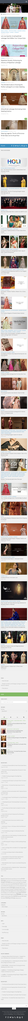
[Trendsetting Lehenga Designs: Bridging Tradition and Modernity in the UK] (14, 529)
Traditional (7, 625)
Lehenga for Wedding (13, 889)
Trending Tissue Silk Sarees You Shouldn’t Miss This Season (14, 780)
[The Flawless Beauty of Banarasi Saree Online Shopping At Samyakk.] (14, 508)
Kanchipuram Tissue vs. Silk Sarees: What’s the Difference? (14, 826)
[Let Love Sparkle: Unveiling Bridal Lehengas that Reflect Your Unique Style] (14, 23)
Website (2, 477)
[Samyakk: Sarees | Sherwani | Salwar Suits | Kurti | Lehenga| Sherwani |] (16, 145)
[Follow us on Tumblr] (26, 145)
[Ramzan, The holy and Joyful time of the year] (14, 465)
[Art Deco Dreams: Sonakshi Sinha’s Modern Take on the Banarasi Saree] (14, 444)
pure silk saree (8, 892)
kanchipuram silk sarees (16, 885)
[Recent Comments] (17, 717)
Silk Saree (24, 896)
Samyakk (8, 894)
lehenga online (4, 891)
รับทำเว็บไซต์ (5, 965)
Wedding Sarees (4, 189)
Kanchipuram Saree (18, 884)
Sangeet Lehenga (13, 894)
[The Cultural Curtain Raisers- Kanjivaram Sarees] (14, 550)
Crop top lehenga (13, 30)
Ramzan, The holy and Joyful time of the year (11, 479)
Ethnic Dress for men (5, 473)
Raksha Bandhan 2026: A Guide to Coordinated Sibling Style (14, 862)
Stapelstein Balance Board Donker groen (10, 956)
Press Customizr (21, 1014)
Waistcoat (21, 476)
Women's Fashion (20, 269)
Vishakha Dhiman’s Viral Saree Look (9, 577)
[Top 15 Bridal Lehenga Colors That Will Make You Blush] (14, 489)
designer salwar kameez (14, 882)
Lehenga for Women (22, 889)
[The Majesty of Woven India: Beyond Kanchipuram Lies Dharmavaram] (14, 345)
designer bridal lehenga (22, 880)
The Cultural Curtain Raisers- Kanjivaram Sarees (12, 558)
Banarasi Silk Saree (17, 878)
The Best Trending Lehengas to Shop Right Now (17, 737)
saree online (10, 896)
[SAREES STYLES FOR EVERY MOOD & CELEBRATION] (14, 614)
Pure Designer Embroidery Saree (15, 188)
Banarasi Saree (4, 878)
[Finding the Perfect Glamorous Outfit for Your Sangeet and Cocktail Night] (14, 262)
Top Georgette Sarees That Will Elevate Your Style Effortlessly (14, 797)
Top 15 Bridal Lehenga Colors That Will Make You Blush (14, 498)
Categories (3, 904)
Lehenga (12, 32)
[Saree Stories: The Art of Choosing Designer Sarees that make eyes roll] (14, 181)
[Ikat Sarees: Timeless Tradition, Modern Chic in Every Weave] (14, 282)
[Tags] (24, 717)
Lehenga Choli (18, 887)
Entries (4, 926)
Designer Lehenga (21, 30)
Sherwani (20, 896)
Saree (18, 894)
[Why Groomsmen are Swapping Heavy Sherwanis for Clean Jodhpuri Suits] (3, 731)
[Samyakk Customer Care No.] (20, 145)
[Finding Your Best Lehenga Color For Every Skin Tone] (14, 365)
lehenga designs (6, 889)
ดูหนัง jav (4, 970)
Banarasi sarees (11, 878)
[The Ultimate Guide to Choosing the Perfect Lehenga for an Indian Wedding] (14, 75)
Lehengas (16, 32)
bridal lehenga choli (9, 880)
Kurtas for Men (13, 474)
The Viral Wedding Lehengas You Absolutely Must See (13, 831)
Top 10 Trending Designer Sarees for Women (11, 434)
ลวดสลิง (4, 974)
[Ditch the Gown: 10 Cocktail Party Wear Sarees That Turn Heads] (3, 751)
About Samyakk (5, 680)
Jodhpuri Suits (10, 729)
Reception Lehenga (14, 892)
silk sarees (3, 898)
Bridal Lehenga (4, 30)
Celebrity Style (4, 210)
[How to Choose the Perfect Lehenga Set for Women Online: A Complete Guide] (14, 403)
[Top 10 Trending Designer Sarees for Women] (14, 423)
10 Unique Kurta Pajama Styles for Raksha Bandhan (12, 852)
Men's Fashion (4, 391)
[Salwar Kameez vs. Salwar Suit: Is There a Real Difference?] (14, 657)
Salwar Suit (3, 894)
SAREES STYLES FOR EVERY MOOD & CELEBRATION (13, 627)
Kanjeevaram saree (23, 885)
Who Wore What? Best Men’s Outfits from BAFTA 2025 (14, 211)
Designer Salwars (22, 310)
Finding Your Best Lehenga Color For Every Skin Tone (13, 374)
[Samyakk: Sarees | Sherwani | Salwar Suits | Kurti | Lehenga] (22, 145)
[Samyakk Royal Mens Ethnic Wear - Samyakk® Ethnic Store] (11, 145)
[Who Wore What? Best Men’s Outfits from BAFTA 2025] (14, 203)
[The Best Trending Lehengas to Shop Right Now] (3, 738)
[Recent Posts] (4, 717)
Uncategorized (4, 131)
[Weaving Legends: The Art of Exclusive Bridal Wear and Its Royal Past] (14, 123)
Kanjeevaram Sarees (5, 431)
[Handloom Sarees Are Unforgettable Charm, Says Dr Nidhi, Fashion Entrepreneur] (14, 242)
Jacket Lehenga (8, 331)
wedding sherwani (18, 898)
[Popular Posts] (10, 717)
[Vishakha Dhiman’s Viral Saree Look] (14, 568)
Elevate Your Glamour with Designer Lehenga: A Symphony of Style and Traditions (14, 684)
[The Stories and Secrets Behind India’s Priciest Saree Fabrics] (3, 722)
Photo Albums (5, 688)
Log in (3, 923)
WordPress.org (5, 932)
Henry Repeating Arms (6, 961)
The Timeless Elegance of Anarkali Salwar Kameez (12, 313)
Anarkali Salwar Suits (5, 310)
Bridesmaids (10, 330)
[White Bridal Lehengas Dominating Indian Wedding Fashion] (14, 99)
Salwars (10, 269)
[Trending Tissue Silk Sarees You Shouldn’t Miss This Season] (3, 744)
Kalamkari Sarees (7, 623)
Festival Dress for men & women (8, 168)
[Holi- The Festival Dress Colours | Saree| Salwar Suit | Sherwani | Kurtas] (14, 162)
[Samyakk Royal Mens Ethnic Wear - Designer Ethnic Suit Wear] (14, 145)
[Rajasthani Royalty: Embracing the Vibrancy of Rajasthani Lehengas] (14, 50)
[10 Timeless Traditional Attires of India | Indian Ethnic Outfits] (14, 221)
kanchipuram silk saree (7, 885)
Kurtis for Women (21, 474)
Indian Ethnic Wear (5, 249)
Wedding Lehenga (10, 898)
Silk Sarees (15, 249)
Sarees (24, 188)
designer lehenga (5, 882)
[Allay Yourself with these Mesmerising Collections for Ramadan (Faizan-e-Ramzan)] (14, 590)
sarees (15, 896)
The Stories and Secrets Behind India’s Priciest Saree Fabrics (14, 765)
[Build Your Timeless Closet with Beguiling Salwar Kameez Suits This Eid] (14, 637)
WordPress (10, 1014)
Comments (5, 929)
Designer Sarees (4, 188)
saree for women (4, 896)
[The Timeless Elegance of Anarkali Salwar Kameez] (14, 303)
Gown (2, 269)
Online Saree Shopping (18, 891)
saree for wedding (24, 894)
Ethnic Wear (6, 884)
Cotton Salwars (14, 310)
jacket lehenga (10, 884)
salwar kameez (22, 892)
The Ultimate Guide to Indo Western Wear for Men (12, 392)
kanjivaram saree (5, 887)
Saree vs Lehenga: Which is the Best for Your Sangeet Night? (14, 847)
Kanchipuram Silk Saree (6, 352)
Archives (2, 709)
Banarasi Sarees (4, 430)
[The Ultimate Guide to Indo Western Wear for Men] (14, 384)
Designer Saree (20, 882)
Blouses (10, 621)
